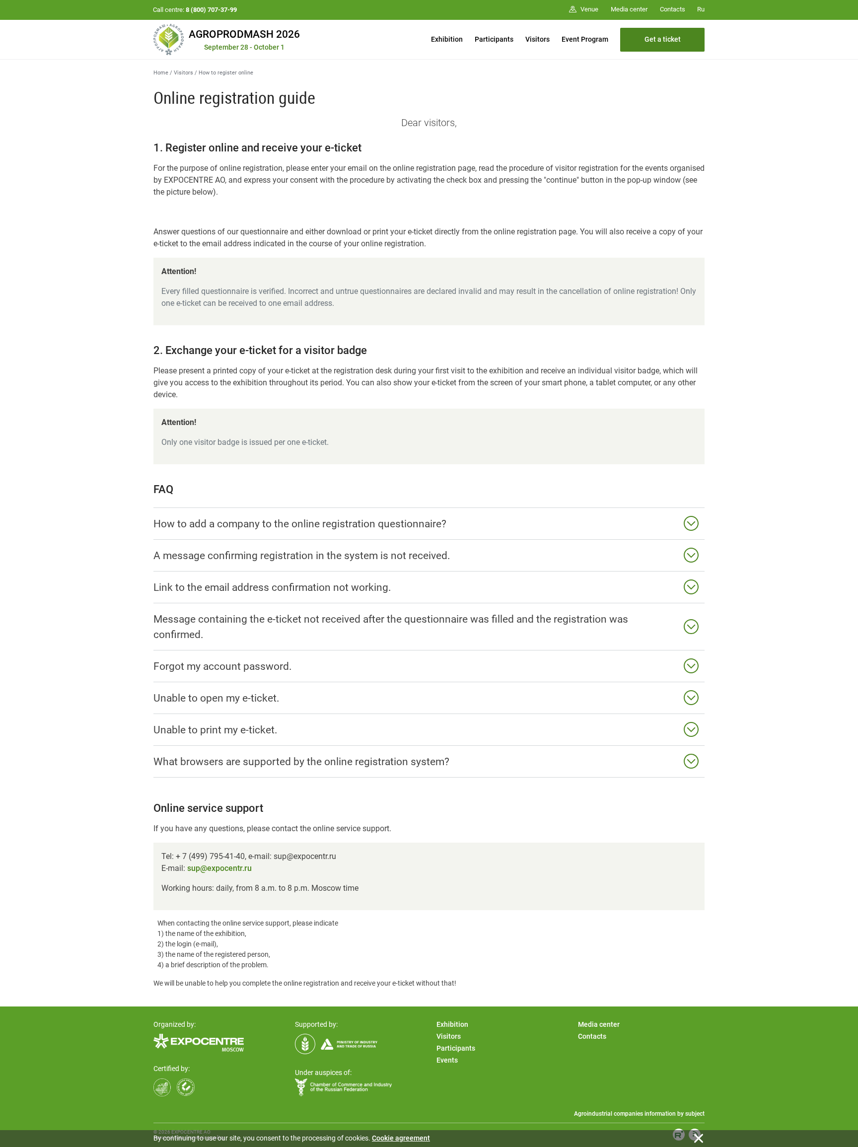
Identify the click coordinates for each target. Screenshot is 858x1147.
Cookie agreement (401, 1138)
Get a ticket (662, 39)
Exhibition (447, 39)
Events (447, 1060)
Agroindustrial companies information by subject (639, 1113)
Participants (494, 39)
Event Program (585, 39)
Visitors (537, 39)
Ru (701, 9)
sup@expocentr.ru (219, 868)
